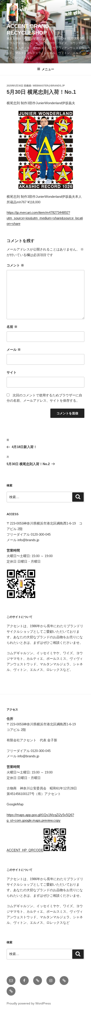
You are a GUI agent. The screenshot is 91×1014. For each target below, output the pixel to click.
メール (14, 349)
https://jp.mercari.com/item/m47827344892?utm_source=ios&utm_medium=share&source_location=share (45, 218)
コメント (15, 265)
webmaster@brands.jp (49, 85)
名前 (12, 327)
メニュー (48, 69)
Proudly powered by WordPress (29, 1003)
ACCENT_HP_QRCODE (25, 850)
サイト (12, 372)
